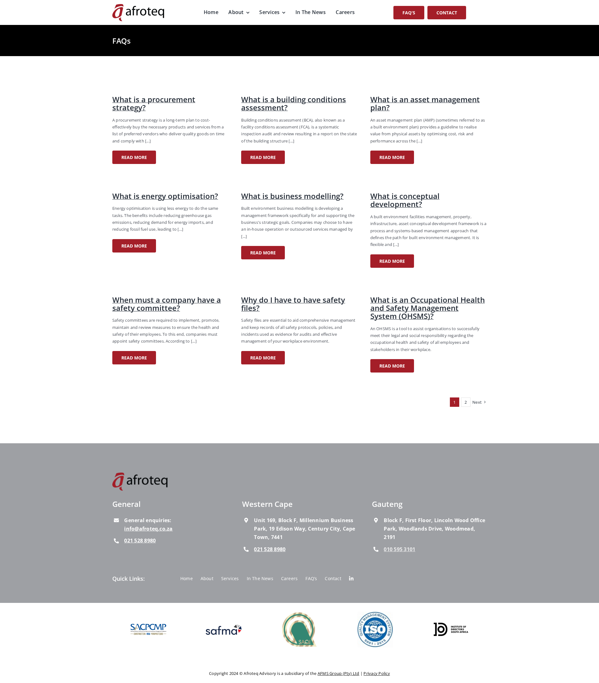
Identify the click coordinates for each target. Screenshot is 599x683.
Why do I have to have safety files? (293, 304)
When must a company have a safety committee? (166, 304)
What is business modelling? (292, 196)
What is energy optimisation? (165, 196)
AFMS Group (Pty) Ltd (338, 673)
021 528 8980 (140, 540)
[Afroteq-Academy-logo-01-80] (140, 475)
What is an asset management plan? (425, 103)
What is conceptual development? (405, 200)
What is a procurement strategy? (153, 103)
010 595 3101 (399, 549)
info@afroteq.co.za (148, 528)
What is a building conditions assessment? (293, 103)
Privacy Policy (376, 673)
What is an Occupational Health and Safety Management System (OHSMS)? (427, 308)
